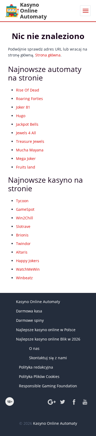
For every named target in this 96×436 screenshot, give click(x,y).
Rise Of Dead (27, 90)
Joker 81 (23, 107)
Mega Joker (26, 158)
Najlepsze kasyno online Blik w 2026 (48, 339)
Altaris (21, 252)
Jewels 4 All (26, 132)
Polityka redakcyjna (36, 367)
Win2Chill (24, 217)
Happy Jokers (27, 260)
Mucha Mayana (29, 149)
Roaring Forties (29, 98)
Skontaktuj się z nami (48, 357)
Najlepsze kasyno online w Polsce (45, 329)
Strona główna (48, 55)
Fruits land (25, 167)
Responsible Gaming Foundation (48, 385)
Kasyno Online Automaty (38, 301)
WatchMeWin (28, 269)
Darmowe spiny (30, 320)
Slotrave (23, 226)
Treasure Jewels (30, 141)
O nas (34, 348)
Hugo (20, 115)
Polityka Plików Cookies (39, 376)
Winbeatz (24, 277)
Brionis (22, 235)
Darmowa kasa (29, 310)
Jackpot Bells (27, 124)
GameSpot (25, 209)
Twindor (23, 243)
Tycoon (22, 200)
